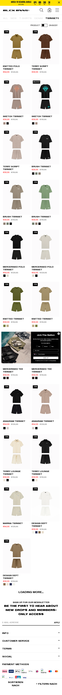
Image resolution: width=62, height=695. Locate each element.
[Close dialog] (58, 333)
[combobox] (35, 354)
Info (5, 633)
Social (7, 656)
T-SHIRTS (25, 18)
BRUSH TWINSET (41, 167)
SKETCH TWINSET (13, 116)
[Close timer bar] (59, 2)
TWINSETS (52, 18)
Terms (7, 649)
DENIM (38, 18)
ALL (5, 18)
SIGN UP (45, 358)
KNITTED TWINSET (13, 319)
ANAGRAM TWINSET (14, 421)
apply (57, 623)
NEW (14, 18)
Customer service (15, 641)
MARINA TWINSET (13, 523)
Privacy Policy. (53, 360)
